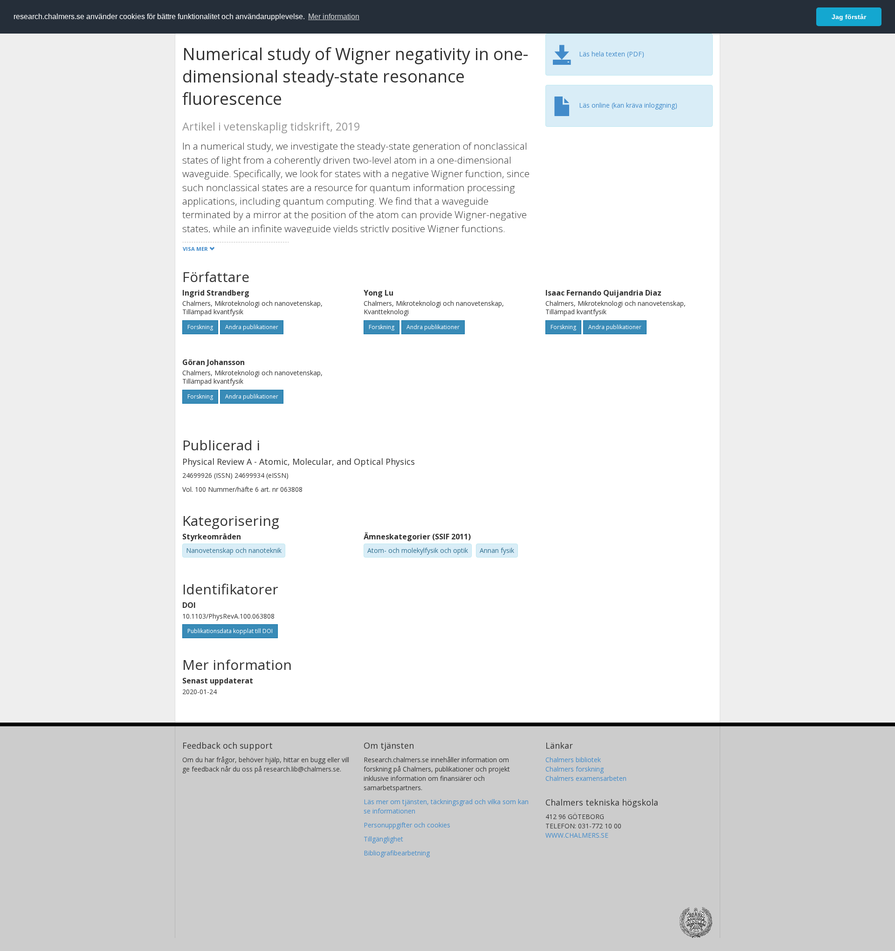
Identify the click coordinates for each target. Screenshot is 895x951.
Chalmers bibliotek (573, 759)
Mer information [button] (333, 17)
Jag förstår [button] (849, 17)
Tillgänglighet (383, 838)
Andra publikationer (251, 327)
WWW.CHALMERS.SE (576, 835)
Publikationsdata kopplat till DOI (230, 631)
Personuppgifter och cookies (407, 824)
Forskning (200, 327)
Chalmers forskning (574, 769)
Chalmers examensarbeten (585, 778)
